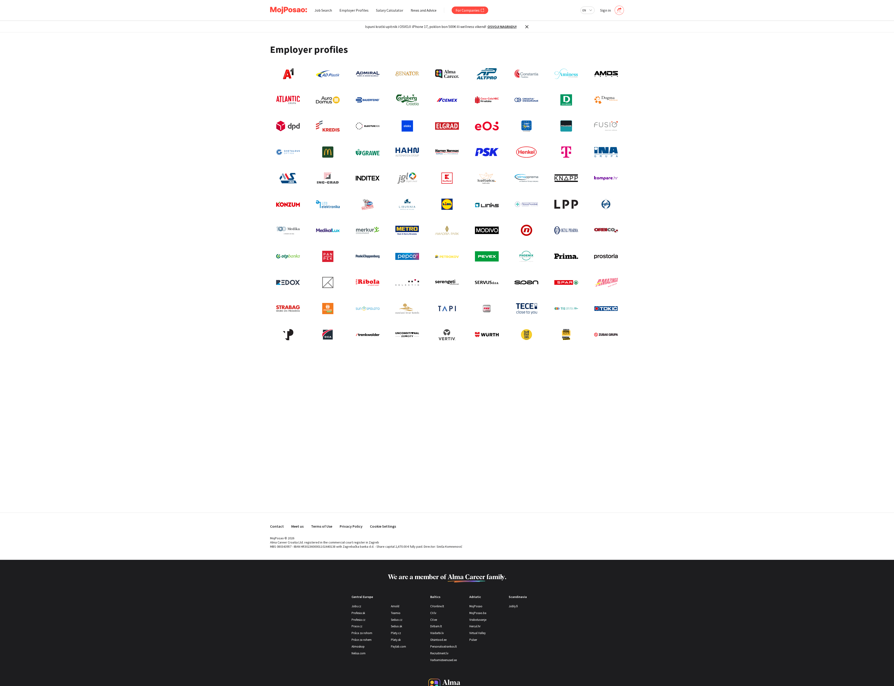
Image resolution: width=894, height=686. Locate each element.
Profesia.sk (358, 613)
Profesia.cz (358, 620)
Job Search (323, 10)
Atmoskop (358, 647)
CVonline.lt (437, 606)
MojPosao (475, 606)
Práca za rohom (362, 633)
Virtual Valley (477, 633)
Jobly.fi (513, 606)
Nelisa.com (359, 653)
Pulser (473, 640)
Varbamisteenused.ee (443, 660)
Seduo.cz (396, 620)
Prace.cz (357, 626)
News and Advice (424, 10)
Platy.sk (396, 640)
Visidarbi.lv (437, 633)
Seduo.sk (396, 626)
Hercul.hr (475, 626)
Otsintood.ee (438, 640)
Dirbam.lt (436, 626)
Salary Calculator (389, 10)
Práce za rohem (362, 640)
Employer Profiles (354, 10)
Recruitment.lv (439, 653)
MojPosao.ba (477, 613)
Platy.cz (396, 633)
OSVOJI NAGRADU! (502, 26)
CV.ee (433, 620)
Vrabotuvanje (477, 620)
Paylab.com (398, 647)
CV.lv (433, 613)
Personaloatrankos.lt (443, 647)
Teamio (395, 613)
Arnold (395, 606)
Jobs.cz (356, 606)
